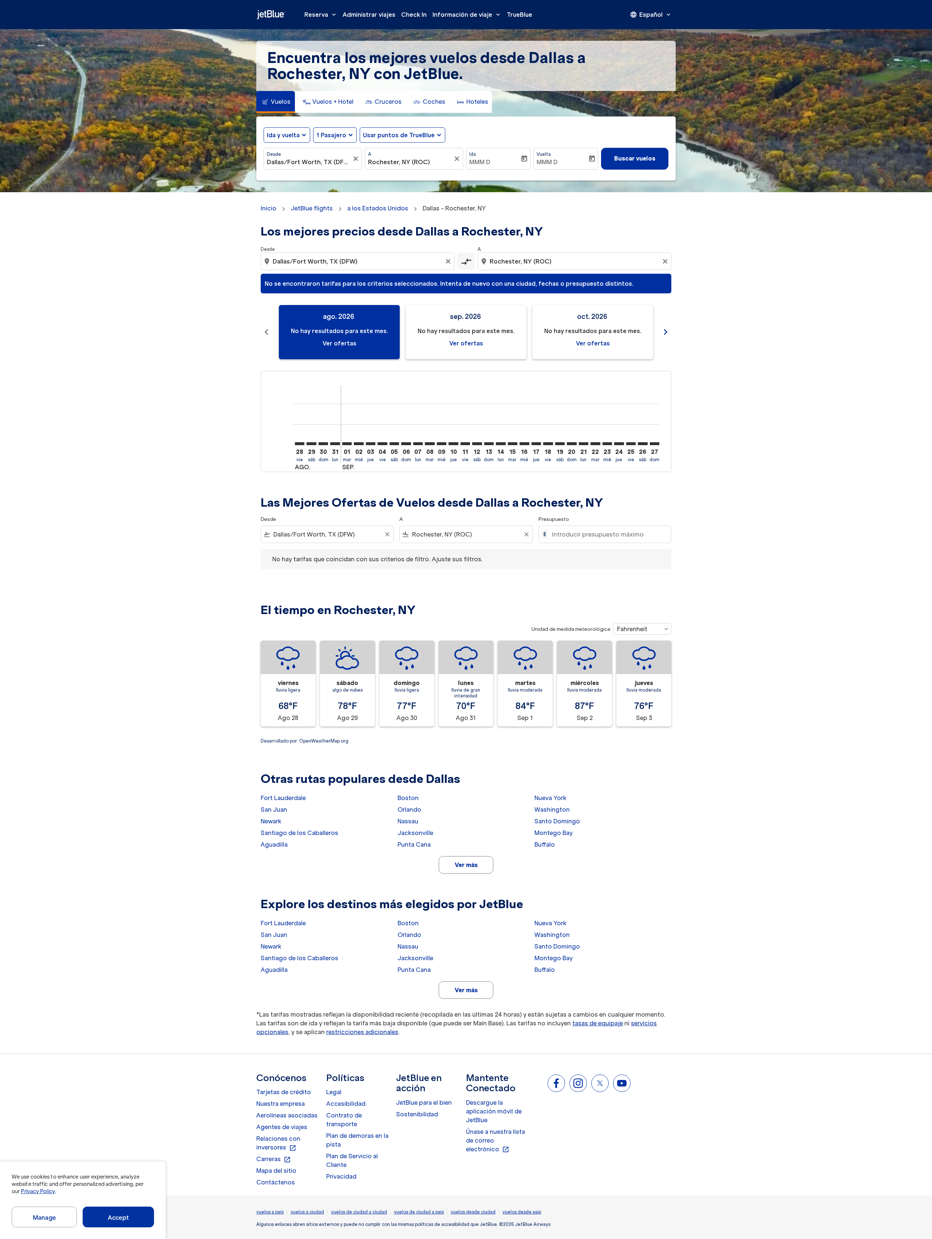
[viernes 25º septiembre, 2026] (631, 443)
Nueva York (550, 797)
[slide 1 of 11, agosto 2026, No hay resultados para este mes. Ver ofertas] (339, 332)
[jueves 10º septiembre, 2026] (453, 443)
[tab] (275, 102)
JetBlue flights (312, 208)
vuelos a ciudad (307, 1212)
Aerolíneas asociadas (286, 1115)
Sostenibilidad (417, 1114)
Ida (472, 154)
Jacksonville (415, 832)
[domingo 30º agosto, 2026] (323, 443)
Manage (44, 1217)
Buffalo (544, 844)
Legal (333, 1092)
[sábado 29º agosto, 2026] (311, 443)
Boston (408, 797)
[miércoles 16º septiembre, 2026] (524, 443)
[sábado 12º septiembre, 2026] (477, 443)
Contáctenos (275, 1182)
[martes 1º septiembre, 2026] (347, 443)
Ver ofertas (339, 343)
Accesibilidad (346, 1103)
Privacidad (341, 1176)
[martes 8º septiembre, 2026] (429, 443)
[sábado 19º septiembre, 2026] (560, 443)
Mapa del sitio (276, 1170)
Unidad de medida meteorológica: (571, 629)
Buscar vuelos (634, 158)
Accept (118, 1217)
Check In (414, 14)
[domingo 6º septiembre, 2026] (406, 443)
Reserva (320, 14)
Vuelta (544, 154)
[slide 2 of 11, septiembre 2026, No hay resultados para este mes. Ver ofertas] (466, 332)
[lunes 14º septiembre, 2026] (500, 443)
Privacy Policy (38, 1191)
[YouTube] (622, 1083)
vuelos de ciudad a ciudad (359, 1212)
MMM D (479, 162)
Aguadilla (274, 844)
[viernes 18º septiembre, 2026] (548, 443)
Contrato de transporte (344, 1120)
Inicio (268, 208)
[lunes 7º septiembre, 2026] (418, 443)
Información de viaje (467, 14)
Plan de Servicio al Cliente (352, 1160)
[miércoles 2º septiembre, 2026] (358, 443)
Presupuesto (553, 519)
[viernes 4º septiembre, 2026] (382, 443)
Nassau (408, 821)
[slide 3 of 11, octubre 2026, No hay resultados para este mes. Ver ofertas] (592, 332)
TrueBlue (519, 14)
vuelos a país (270, 1212)
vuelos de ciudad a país (419, 1212)
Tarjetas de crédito (283, 1092)
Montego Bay (553, 832)
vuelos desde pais (521, 1212)
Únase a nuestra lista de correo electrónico (495, 1140)
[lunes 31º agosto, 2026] (335, 443)
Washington (552, 809)
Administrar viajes (369, 14)
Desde (274, 154)
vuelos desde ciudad (473, 1212)
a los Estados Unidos (377, 208)
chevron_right (665, 332)
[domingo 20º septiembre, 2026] (571, 443)
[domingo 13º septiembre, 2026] (489, 443)
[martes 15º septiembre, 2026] (512, 443)
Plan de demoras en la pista (357, 1140)
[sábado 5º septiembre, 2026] (394, 443)
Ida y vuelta (283, 135)
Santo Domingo (557, 821)
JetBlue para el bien (424, 1102)
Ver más (466, 864)
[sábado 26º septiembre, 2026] (642, 443)
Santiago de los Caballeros (299, 832)
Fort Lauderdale (283, 797)
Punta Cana (414, 844)
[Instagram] (578, 1083)
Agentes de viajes (281, 1127)
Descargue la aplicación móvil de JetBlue (494, 1111)
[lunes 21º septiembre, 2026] (583, 443)
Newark (271, 821)
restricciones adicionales (362, 1032)
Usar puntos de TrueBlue (399, 135)
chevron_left (266, 332)
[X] (600, 1083)
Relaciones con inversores (278, 1143)
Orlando (409, 809)
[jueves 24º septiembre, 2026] (619, 443)
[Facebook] (556, 1083)
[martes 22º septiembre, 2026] (595, 443)
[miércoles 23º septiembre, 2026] (607, 443)
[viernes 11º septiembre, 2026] (465, 443)
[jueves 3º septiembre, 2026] (370, 443)
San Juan (274, 809)
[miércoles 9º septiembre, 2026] (441, 443)
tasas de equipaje (597, 1023)
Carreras (273, 1159)
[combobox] (309, 162)
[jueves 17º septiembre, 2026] (536, 443)
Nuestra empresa (280, 1103)
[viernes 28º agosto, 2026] (299, 443)
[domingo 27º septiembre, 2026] (654, 443)
